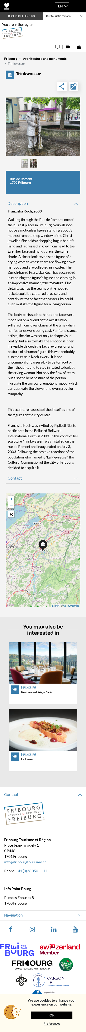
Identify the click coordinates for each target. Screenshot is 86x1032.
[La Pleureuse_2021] (43, 126)
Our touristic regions (58, 16)
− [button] (11, 505)
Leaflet (55, 605)
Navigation (13, 915)
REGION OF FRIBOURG (21, 16)
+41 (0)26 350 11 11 (32, 871)
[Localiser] (73, 86)
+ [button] (11, 499)
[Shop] (79, 46)
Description (18, 203)
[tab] (43, 204)
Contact (15, 478)
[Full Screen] (11, 514)
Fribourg (10, 58)
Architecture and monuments (45, 58)
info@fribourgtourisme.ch (25, 862)
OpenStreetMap (71, 605)
